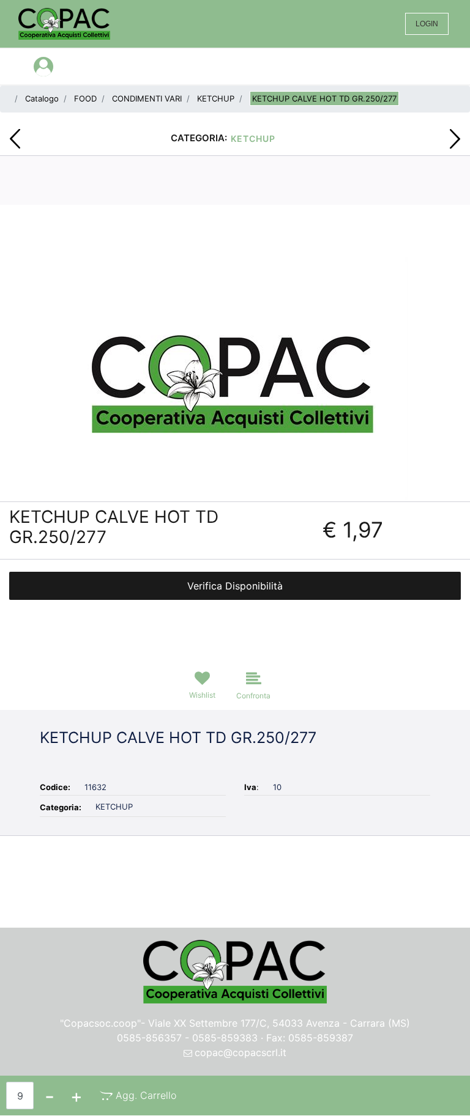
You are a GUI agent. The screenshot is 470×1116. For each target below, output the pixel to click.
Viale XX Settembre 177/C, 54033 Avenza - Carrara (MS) (279, 1023)
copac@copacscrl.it (240, 1052)
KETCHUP (215, 98)
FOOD (85, 98)
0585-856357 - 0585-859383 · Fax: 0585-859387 (235, 1038)
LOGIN (427, 24)
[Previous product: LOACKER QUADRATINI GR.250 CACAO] (15, 138)
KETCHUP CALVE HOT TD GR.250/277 (324, 98)
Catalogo (42, 98)
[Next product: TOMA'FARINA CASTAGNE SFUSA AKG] (455, 138)
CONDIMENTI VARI (147, 98)
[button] (235, 378)
